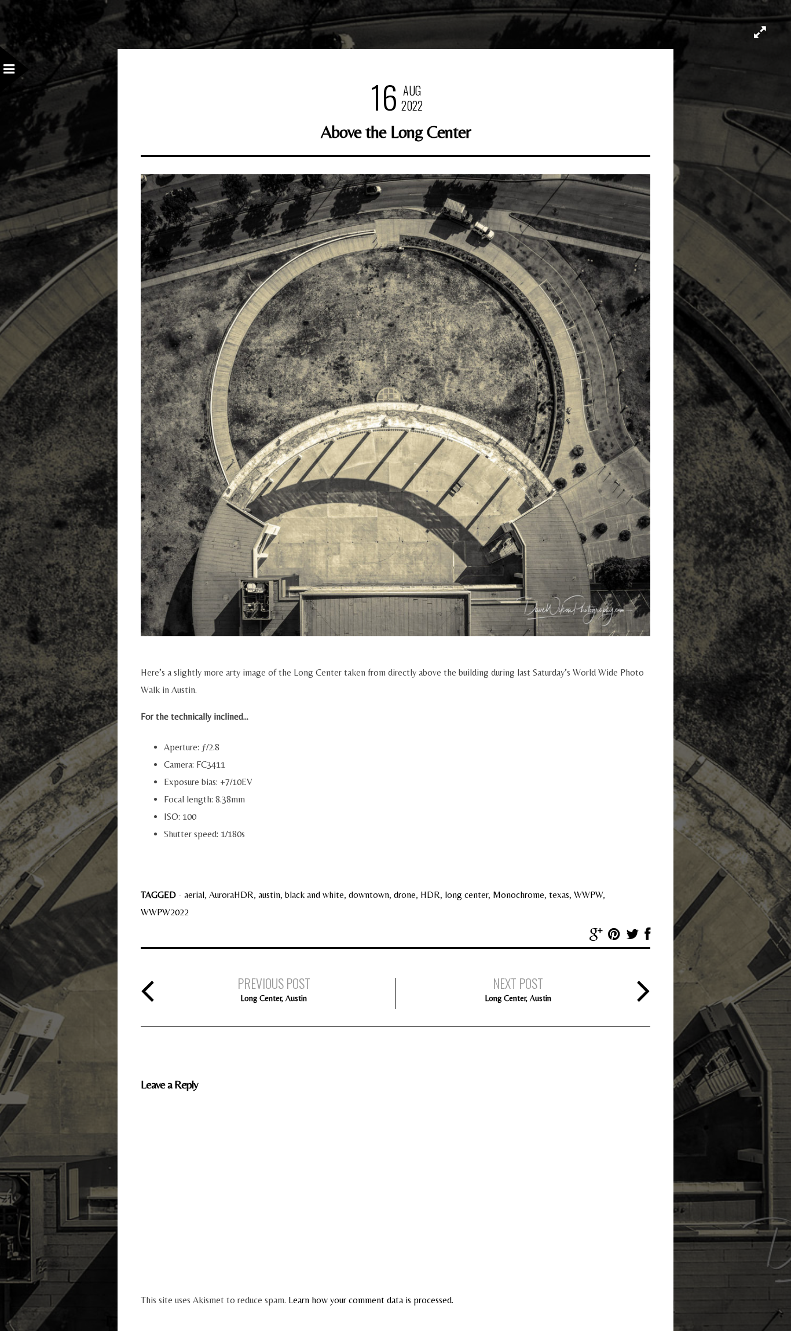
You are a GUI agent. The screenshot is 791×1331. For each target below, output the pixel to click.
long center (466, 894)
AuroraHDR (231, 894)
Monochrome (518, 894)
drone (405, 894)
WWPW (588, 894)
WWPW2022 (165, 912)
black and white (314, 894)
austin (269, 894)
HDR (430, 894)
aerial (194, 894)
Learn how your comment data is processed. (370, 1300)
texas (559, 894)
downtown (369, 894)
